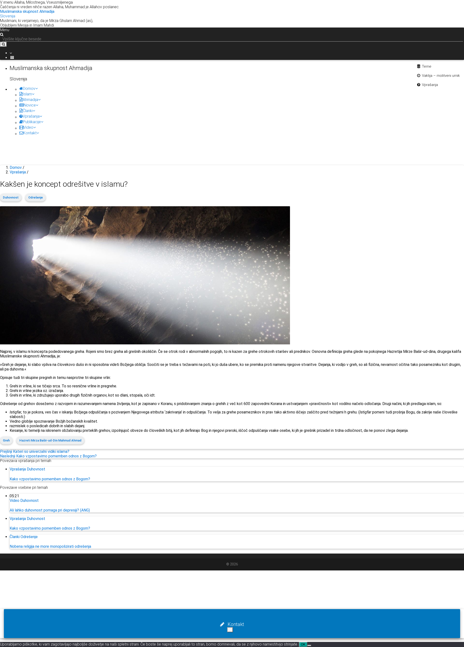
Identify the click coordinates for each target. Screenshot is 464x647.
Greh (6, 440)
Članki (28, 110)
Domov (29, 88)
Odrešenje (35, 197)
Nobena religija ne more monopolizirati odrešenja (50, 546)
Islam (27, 94)
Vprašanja (31, 116)
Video (28, 127)
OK (303, 644)
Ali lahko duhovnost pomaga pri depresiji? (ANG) (50, 510)
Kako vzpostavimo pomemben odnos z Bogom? (50, 479)
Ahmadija (30, 99)
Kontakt (29, 133)
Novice (30, 105)
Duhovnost (11, 197)
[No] (309, 645)
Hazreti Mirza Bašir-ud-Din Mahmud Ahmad (50, 440)
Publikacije (32, 122)
